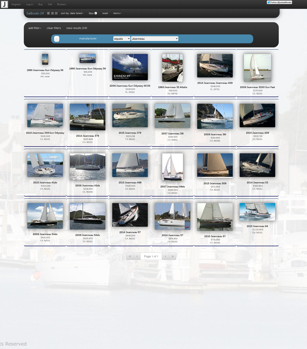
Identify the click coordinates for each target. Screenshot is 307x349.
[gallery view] (56, 13)
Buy (40, 4)
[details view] (52, 13)
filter (92, 13)
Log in (29, 4)
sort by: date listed (71, 13)
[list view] (48, 13)
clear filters (54, 28)
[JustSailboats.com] (4, 4)
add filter (34, 28)
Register (16, 4)
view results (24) (76, 28)
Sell (50, 4)
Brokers (61, 4)
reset (105, 13)
